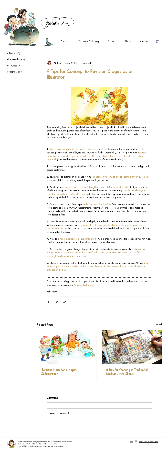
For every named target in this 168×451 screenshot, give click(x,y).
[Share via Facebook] (48, 302)
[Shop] (157, 41)
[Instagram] (136, 442)
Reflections (52, 291)
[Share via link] (64, 302)
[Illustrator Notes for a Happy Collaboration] (66, 347)
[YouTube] (131, 442)
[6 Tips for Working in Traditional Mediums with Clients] (132, 347)
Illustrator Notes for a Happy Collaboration (59, 372)
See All (158, 324)
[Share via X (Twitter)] (56, 302)
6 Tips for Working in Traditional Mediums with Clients (127, 372)
